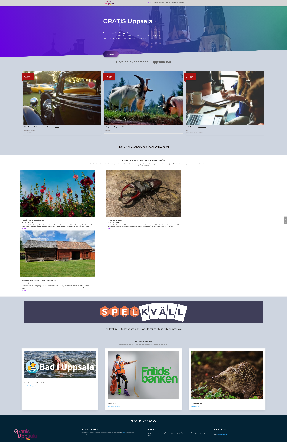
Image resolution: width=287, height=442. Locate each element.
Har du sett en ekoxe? (115, 220)
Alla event (155, 3)
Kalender (161, 3)
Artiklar (168, 3)
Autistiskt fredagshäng (111, 127)
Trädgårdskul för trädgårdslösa (33, 220)
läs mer (24, 228)
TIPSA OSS (110, 54)
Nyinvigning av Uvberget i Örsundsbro (34, 127)
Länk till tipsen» (195, 406)
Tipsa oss (181, 3)
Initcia (123, 432)
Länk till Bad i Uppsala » (30, 386)
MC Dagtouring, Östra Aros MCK (195, 127)
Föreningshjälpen (109, 434)
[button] (142, 138)
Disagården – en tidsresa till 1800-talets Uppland (39, 280)
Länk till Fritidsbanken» (114, 407)
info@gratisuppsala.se (222, 434)
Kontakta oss (174, 3)
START (149, 3)
